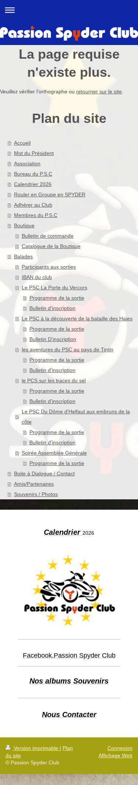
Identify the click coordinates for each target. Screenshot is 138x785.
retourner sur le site (99, 91)
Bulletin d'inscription (52, 308)
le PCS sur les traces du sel (54, 380)
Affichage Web (115, 755)
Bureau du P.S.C (33, 174)
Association (27, 163)
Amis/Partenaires (34, 484)
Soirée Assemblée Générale (54, 453)
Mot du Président (34, 153)
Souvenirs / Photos (36, 494)
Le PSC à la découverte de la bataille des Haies (77, 318)
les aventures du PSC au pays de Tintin (67, 349)
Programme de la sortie (56, 298)
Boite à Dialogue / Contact (44, 473)
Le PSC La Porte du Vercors (54, 287)
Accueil (22, 143)
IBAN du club (37, 277)
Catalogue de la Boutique (51, 246)
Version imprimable (36, 748)
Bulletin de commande (48, 236)
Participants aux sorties (49, 267)
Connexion (119, 748)
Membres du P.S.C (35, 215)
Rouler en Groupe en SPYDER (49, 194)
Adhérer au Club (33, 205)
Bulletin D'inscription (52, 339)
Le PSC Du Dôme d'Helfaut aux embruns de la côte (76, 417)
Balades (23, 256)
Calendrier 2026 (33, 184)
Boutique (24, 225)
